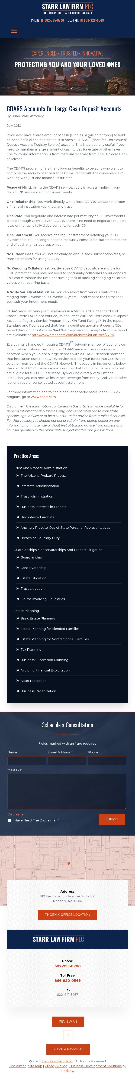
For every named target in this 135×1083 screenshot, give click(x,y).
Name (12, 752)
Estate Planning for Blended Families (50, 629)
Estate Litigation (33, 578)
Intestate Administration (40, 486)
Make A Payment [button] (68, 1049)
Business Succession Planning (44, 660)
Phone (93, 752)
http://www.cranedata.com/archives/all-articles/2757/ (73, 335)
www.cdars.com (43, 397)
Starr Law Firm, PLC (57, 1061)
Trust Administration (37, 496)
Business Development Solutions (95, 1066)
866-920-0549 (94, 20)
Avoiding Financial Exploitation (45, 670)
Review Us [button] (68, 1021)
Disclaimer (16, 814)
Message (15, 769)
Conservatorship (33, 568)
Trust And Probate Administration (40, 468)
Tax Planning (31, 650)
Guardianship (31, 557)
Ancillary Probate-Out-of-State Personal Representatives (65, 528)
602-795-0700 (54, 20)
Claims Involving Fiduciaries (43, 599)
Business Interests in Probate (44, 507)
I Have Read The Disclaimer (36, 820)
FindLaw (67, 1071)
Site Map (35, 1066)
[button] (14, 31)
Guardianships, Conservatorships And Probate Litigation (58, 550)
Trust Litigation (33, 589)
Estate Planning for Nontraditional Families (55, 639)
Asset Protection (34, 681)
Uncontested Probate (37, 517)
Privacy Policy (56, 1066)
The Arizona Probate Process (43, 476)
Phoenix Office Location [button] (67, 915)
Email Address (60, 752)
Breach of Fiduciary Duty (40, 538)
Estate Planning (26, 611)
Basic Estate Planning (38, 618)
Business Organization (38, 691)
